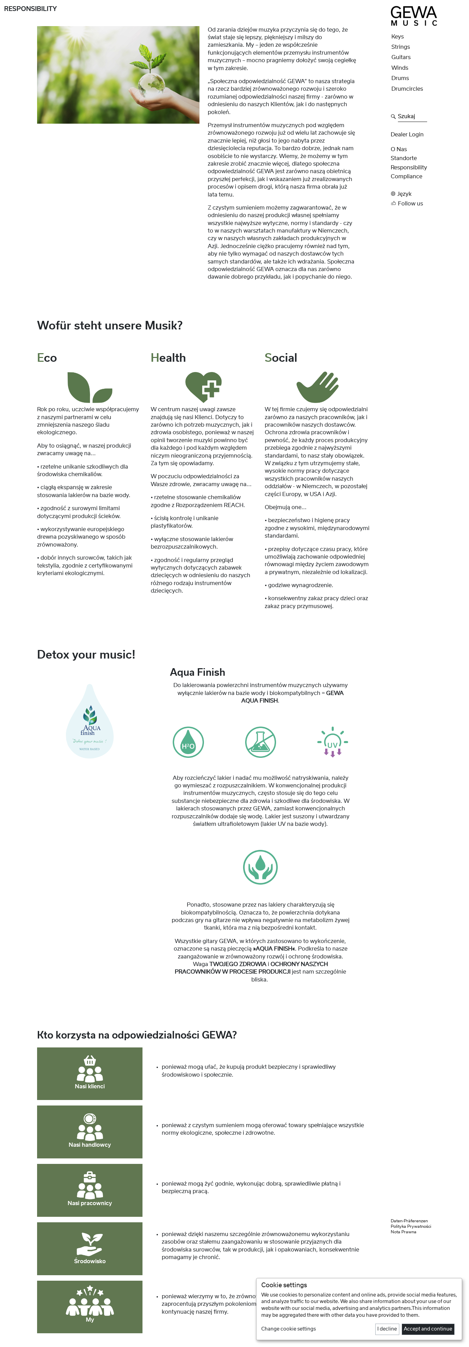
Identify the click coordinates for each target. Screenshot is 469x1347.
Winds (399, 68)
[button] (428, 194)
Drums (400, 78)
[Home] (414, 15)
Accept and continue (428, 1329)
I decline (387, 1329)
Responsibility (409, 167)
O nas (399, 149)
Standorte (404, 158)
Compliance (406, 176)
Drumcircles (407, 89)
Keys (397, 37)
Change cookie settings (288, 1329)
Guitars (401, 57)
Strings (400, 47)
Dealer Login (407, 134)
